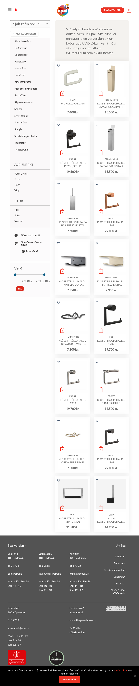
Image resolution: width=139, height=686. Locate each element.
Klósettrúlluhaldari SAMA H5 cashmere (111, 105)
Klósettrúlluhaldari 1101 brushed (111, 401)
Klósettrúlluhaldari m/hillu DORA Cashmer (111, 283)
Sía (20, 288)
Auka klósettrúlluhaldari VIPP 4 (111, 520)
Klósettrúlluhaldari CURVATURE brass (73, 461)
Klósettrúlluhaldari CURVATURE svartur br (73, 342)
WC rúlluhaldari (73, 103)
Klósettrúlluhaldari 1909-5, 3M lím (73, 164)
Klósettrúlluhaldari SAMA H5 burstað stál (111, 164)
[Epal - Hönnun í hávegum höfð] (63, 10)
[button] (58, 65)
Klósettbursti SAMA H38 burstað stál (73, 224)
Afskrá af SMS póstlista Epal (116, 608)
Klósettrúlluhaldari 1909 (111, 224)
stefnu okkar (121, 670)
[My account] (16, 10)
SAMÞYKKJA (69, 679)
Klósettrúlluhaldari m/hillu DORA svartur (73, 283)
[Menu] (10, 10)
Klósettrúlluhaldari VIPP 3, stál (73, 520)
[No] (134, 677)
